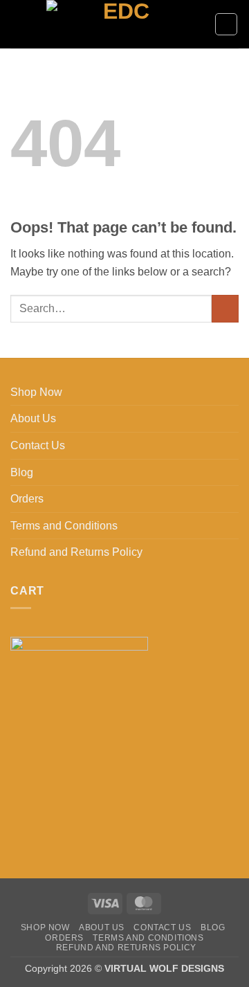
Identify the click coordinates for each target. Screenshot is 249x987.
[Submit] (225, 308)
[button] (18, 24)
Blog (21, 472)
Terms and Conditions (64, 526)
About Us (33, 418)
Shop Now (36, 392)
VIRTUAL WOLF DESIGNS (164, 968)
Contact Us (37, 445)
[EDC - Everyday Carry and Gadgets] (120, 24)
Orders (27, 499)
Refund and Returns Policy (76, 552)
